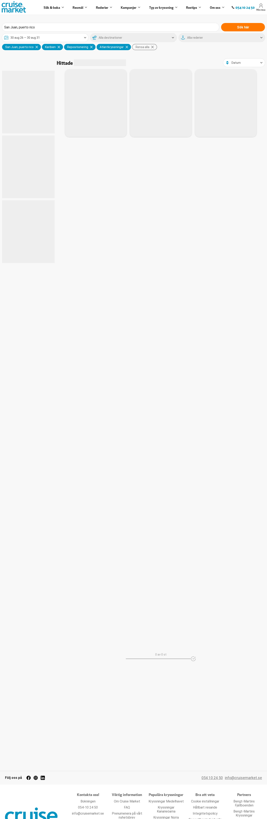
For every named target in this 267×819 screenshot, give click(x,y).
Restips (191, 7)
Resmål (78, 7)
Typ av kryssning (161, 7)
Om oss (215, 7)
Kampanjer (128, 7)
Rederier (102, 7)
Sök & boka (52, 7)
